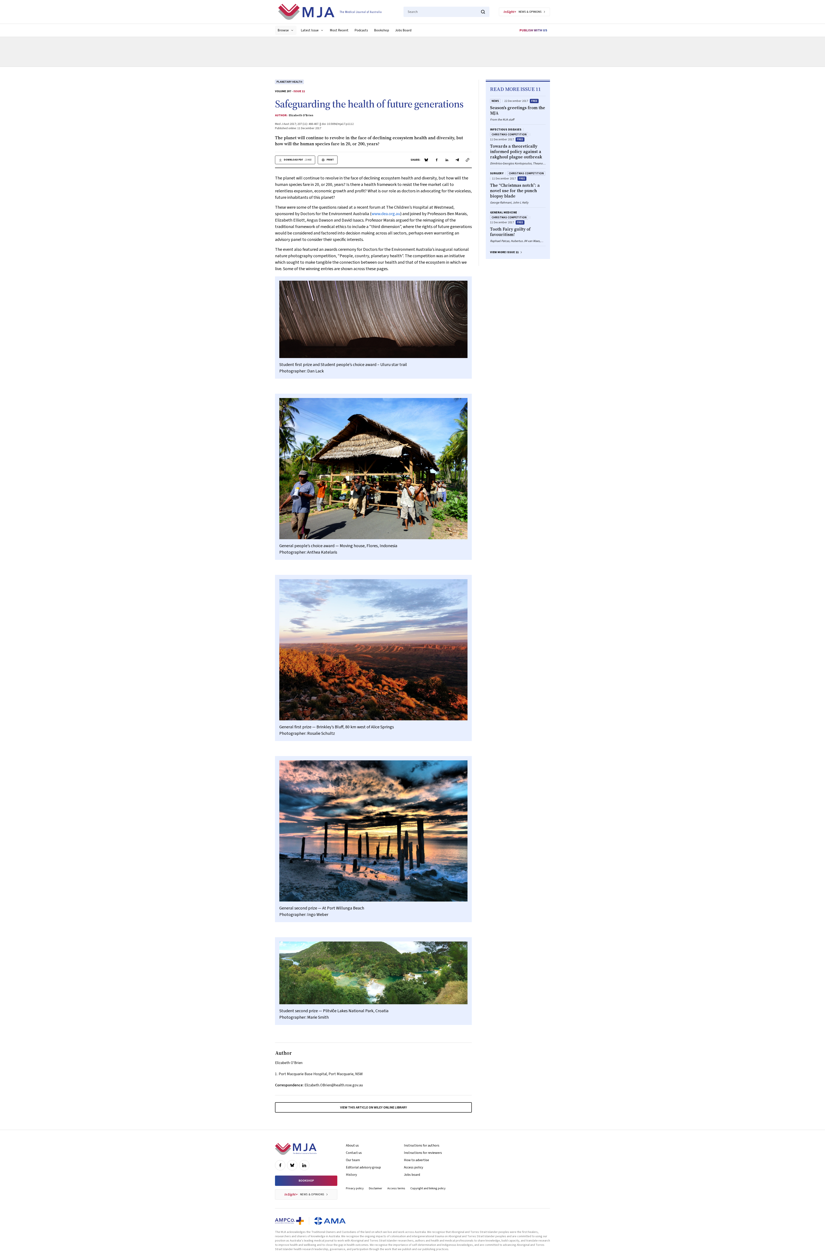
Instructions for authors (421, 1145)
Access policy (413, 1167)
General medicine (503, 212)
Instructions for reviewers (423, 1152)
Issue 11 (299, 91)
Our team (353, 1160)
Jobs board (412, 1174)
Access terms (396, 1188)
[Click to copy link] (467, 160)
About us (352, 1145)
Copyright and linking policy (428, 1188)
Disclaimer (375, 1188)
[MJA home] (295, 1149)
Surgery (497, 173)
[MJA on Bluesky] (292, 1165)
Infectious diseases (505, 129)
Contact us (354, 1152)
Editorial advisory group (363, 1167)
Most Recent (339, 30)
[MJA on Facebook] (280, 1165)
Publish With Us (533, 30)
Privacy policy (355, 1188)
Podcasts (361, 30)
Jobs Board (403, 30)
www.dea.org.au (385, 214)
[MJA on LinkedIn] (304, 1165)
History (351, 1174)
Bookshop (381, 30)
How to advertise (416, 1160)
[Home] (330, 11)
